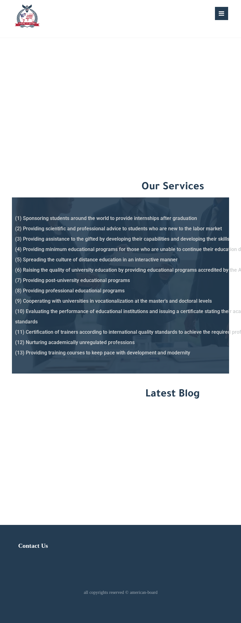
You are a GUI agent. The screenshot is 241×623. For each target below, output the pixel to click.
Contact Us (33, 545)
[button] (221, 13)
